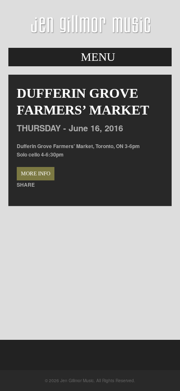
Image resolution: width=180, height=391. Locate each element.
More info (35, 173)
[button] (90, 57)
